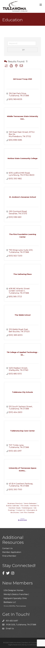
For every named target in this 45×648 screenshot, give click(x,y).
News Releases (30, 503)
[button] (5, 61)
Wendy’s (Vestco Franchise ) (16, 592)
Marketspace (27, 508)
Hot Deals (24, 505)
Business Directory (15, 503)
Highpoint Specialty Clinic (15, 596)
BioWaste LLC (10, 600)
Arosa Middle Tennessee (15, 604)
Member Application (11, 552)
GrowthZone (32, 645)
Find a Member (9, 556)
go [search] (23, 49)
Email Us (10, 628)
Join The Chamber (27, 512)
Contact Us (20, 510)
